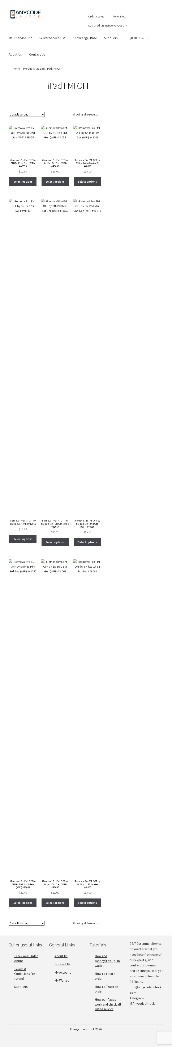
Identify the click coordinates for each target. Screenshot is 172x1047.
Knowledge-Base (85, 38)
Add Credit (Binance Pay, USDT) (107, 25)
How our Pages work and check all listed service (108, 1004)
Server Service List (52, 38)
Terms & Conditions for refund (24, 974)
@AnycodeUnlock (142, 1003)
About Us (15, 54)
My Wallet (62, 980)
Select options (23, 181)
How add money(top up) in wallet (107, 960)
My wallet (118, 16)
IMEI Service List (20, 38)
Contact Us (37, 54)
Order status (95, 16)
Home (16, 68)
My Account (63, 972)
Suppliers (111, 38)
